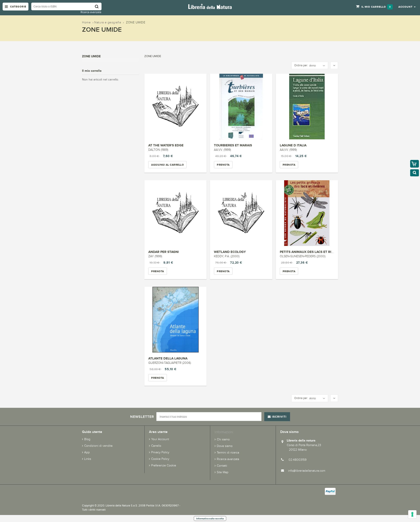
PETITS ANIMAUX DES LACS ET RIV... (308, 252)
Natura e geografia (107, 22)
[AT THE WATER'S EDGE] (175, 106)
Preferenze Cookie (163, 465)
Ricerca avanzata (90, 12)
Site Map (222, 472)
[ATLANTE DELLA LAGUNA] (175, 319)
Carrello (156, 445)
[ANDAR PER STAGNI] (175, 213)
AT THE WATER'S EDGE (166, 145)
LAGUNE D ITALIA (293, 145)
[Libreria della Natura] (210, 6)
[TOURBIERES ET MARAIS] (241, 106)
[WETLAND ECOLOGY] (241, 213)
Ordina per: (301, 65)
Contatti (222, 465)
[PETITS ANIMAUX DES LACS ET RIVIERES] (307, 213)
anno (312, 65)
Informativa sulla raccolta (210, 518)
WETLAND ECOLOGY (230, 252)
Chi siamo (223, 439)
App (87, 452)
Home (86, 22)
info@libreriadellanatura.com (306, 470)
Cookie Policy (160, 459)
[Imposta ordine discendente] (334, 65)
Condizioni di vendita (98, 445)
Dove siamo (225, 446)
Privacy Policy (160, 452)
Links (87, 459)
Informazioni (224, 432)
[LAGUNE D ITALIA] (307, 106)
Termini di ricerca (228, 452)
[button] (407, 7)
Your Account (160, 439)
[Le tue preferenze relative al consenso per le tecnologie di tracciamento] (412, 514)
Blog (87, 439)
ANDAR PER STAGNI (163, 252)
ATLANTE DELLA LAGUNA (167, 358)
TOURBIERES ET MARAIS (233, 145)
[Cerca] (98, 6)
